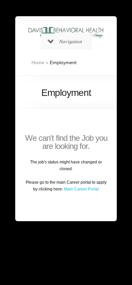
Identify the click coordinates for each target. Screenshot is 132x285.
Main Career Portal (81, 189)
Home (37, 62)
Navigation (70, 41)
